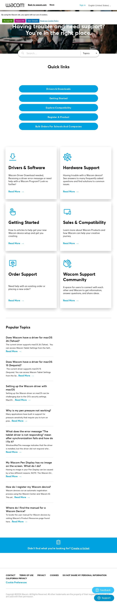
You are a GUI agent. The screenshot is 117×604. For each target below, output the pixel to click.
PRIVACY (41, 575)
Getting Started (59, 98)
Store (52, 5)
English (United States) (98, 5)
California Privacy (16, 578)
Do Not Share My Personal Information (85, 575)
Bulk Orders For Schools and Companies (58, 126)
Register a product (58, 117)
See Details (33, 21)
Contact (10, 575)
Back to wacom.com (37, 5)
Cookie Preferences (16, 582)
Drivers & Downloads (58, 88)
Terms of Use (26, 575)
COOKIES (54, 575)
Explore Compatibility (58, 107)
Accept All (8, 21)
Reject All (20, 21)
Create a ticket (80, 548)
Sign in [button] (83, 5)
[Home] (15, 5)
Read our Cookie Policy (49, 21)
